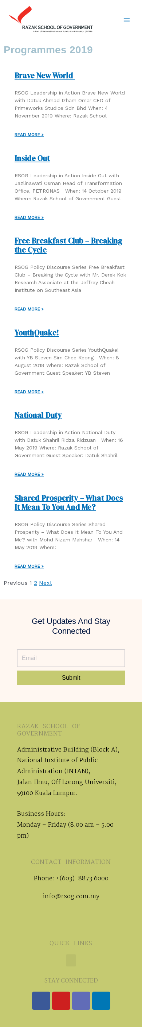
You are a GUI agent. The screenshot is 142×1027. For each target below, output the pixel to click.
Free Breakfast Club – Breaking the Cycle (68, 245)
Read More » (29, 134)
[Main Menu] (127, 20)
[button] (71, 960)
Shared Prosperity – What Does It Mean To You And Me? (69, 502)
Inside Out (32, 158)
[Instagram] (81, 1001)
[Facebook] (41, 1001)
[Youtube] (61, 1001)
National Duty (38, 415)
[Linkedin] (101, 1001)
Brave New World (45, 75)
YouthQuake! (37, 332)
